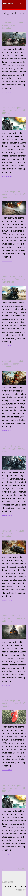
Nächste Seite (22, 868)
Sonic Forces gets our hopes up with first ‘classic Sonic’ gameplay (14, 194)
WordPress (21, 890)
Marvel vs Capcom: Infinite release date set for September (13, 25)
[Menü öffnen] (20, 3)
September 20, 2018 (7, 92)
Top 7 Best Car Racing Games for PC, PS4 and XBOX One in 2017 (14, 449)
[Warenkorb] (24, 3)
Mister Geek (7, 3)
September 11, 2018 (7, 515)
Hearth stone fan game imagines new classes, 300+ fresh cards (14, 110)
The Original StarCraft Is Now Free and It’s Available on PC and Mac (13, 279)
